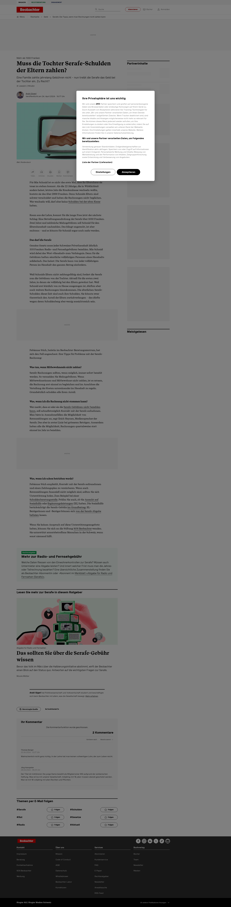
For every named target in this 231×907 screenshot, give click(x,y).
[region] (115, 136)
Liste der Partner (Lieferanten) (97, 162)
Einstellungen (103, 172)
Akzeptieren (128, 172)
